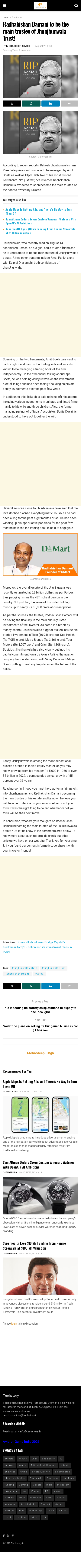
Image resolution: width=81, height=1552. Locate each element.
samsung (10, 1504)
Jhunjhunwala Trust (53, 968)
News (49, 1497)
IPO (46, 1491)
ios (24, 1491)
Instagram (63, 1484)
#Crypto (9, 1458)
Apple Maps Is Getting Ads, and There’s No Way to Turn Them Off (38, 211)
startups (9, 1510)
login (14, 1324)
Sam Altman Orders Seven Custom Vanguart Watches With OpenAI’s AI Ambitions (40, 221)
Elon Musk (36, 1478)
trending (21, 1517)
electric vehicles (15, 1478)
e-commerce (62, 1471)
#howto (22, 1458)
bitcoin (65, 1465)
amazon (9, 1465)
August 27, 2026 (29, 1091)
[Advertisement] (40, 315)
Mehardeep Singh (18, 46)
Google (37, 1484)
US (44, 1517)
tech (21, 1510)
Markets (9, 1497)
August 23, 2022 (44, 46)
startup (59, 1504)
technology (36, 1510)
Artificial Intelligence (43, 1465)
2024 (34, 1458)
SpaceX (45, 1504)
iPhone (35, 1491)
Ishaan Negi (11, 1172)
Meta (22, 1497)
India (49, 1484)
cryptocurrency (41, 1471)
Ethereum (52, 1478)
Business (17, 17)
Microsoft (35, 1497)
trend (8, 1517)
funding (9, 1484)
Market (57, 1491)
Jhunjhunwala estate (24, 968)
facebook (68, 1478)
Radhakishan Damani (18, 974)
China (23, 1471)
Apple (22, 1465)
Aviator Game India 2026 (21, 1441)
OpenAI (61, 1497)
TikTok (63, 1510)
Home (6, 17)
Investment (11, 1491)
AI (61, 1458)
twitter (34, 1517)
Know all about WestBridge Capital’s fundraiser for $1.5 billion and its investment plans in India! (37, 947)
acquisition (48, 1458)
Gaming (23, 1484)
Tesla (50, 1510)
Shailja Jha (11, 1091)
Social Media (28, 1504)
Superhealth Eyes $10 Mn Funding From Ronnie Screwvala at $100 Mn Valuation (40, 231)
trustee (39, 974)
